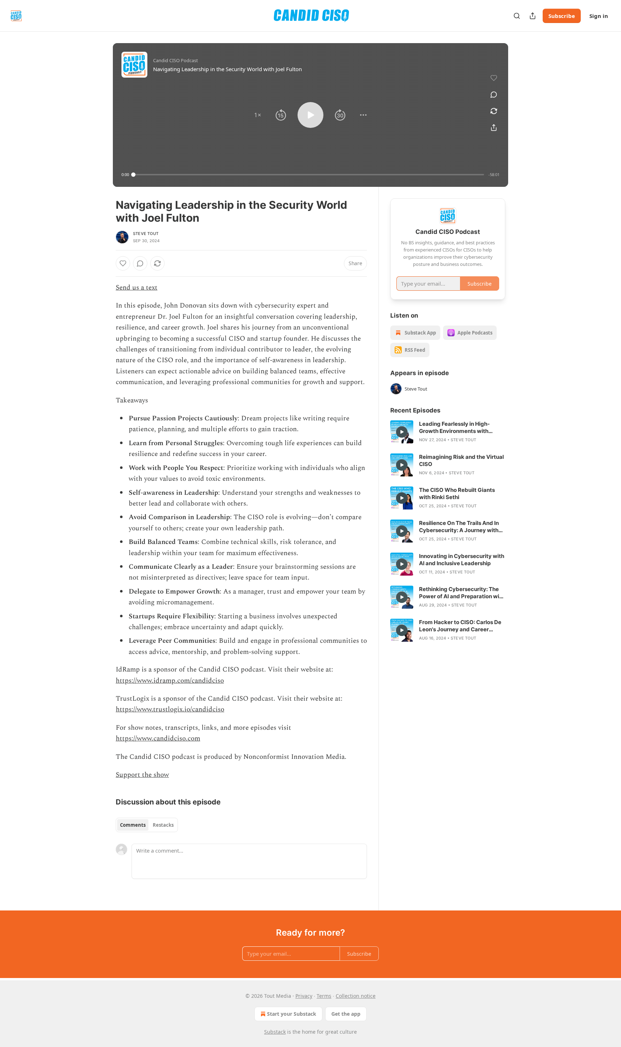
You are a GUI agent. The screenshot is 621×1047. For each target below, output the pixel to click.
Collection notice (356, 995)
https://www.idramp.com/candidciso (170, 680)
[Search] (517, 16)
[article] (447, 432)
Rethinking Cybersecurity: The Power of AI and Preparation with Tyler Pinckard (462, 593)
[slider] (308, 174)
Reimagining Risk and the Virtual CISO (461, 460)
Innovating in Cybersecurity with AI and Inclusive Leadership (461, 560)
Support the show (142, 775)
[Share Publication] (532, 16)
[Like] (123, 263)
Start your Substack (291, 1013)
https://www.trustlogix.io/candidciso (170, 709)
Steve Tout (145, 233)
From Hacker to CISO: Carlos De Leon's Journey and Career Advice (460, 626)
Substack (275, 1031)
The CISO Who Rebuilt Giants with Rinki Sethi (457, 493)
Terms (324, 995)
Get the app (345, 1013)
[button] (257, 115)
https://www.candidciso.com (158, 738)
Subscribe (561, 15)
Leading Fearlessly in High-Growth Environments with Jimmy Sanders (454, 427)
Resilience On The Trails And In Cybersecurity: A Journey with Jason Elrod (459, 527)
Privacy (303, 995)
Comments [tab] (133, 825)
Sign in (598, 15)
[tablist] (147, 825)
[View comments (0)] (494, 94)
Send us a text (136, 287)
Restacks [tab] (163, 825)
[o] (402, 432)
